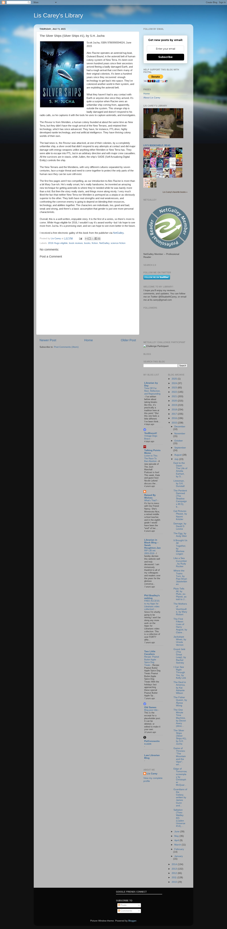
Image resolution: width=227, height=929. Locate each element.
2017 (175, 414)
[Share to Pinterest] (99, 238)
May (176, 836)
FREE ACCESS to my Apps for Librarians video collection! (152, 605)
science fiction (118, 243)
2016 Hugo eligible (58, 243)
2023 (175, 387)
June (177, 831)
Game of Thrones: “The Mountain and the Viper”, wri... (179, 756)
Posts (123, 905)
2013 (175, 869)
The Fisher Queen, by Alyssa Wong (180, 701)
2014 (175, 864)
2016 (175, 418)
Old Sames (150, 707)
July (176, 459)
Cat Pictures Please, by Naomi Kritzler (180, 515)
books (87, 243)
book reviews (76, 243)
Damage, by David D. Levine (179, 526)
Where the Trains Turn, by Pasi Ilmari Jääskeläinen (180, 577)
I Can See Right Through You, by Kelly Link (179, 672)
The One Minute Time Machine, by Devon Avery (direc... (179, 718)
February (179, 849)
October (178, 440)
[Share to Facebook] (96, 238)
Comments (126, 911)
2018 (175, 409)
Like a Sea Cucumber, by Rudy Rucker (180, 562)
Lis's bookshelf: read (156, 145)
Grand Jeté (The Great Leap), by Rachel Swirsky (179, 656)
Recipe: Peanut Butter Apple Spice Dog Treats (151, 661)
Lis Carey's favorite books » (175, 192)
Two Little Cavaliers (149, 652)
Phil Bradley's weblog (152, 596)
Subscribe (165, 57)
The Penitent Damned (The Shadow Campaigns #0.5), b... (180, 498)
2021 (175, 396)
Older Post (128, 340)
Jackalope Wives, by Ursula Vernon (179, 641)
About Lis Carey (151, 97)
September (180, 447)
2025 (175, 379)
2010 (175, 882)
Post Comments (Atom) (66, 347)
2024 (175, 383)
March (178, 844)
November (179, 433)
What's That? (151, 500)
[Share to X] (92, 238)
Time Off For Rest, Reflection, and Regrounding (152, 391)
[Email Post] (80, 238)
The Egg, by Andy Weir (180, 534)
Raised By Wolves (150, 496)
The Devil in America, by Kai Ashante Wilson (179, 687)
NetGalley (118, 233)
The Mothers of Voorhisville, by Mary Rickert (180, 609)
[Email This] (86, 238)
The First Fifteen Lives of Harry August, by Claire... (180, 626)
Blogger (132, 921)
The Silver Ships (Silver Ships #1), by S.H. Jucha (180, 737)
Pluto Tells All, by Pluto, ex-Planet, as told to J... (179, 594)
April (177, 840)
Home (88, 340)
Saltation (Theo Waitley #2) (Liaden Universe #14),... (179, 818)
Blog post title (151, 710)
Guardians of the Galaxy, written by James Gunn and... (180, 797)
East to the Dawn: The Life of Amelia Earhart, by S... (180, 470)
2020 (175, 400)
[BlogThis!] (89, 238)
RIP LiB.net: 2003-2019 (150, 552)
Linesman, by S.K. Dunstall (178, 483)
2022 (175, 392)
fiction (95, 243)
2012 (175, 873)
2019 (175, 405)
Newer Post (48, 340)
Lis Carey (152, 773)
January (178, 856)
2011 (174, 877)
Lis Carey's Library (58, 15)
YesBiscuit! (150, 433)
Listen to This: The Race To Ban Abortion (151, 458)
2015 (175, 422)
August (178, 455)
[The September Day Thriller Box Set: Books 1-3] (180, 165)
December (179, 426)
